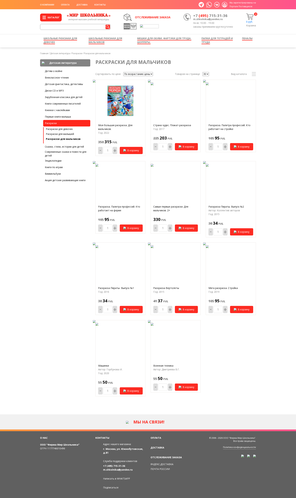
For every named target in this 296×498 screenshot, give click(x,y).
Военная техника (163, 365)
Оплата (65, 4)
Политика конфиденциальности (239, 447)
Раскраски (77, 53)
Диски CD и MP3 (54, 90)
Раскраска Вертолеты (166, 288)
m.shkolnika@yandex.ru (208, 19)
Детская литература (60, 53)
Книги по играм (54, 167)
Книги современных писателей (63, 103)
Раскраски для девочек (59, 129)
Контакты (100, 4)
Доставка (82, 4)
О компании (47, 4)
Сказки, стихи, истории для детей (64, 146)
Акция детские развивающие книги (65, 180)
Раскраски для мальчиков (97, 53)
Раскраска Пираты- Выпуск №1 (116, 288)
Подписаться (110, 487)
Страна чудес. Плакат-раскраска (172, 125)
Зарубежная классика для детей (63, 97)
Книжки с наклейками (57, 110)
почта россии (160, 469)
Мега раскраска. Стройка (223, 288)
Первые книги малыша (58, 116)
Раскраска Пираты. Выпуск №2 (226, 206)
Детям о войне (53, 71)
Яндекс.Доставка (162, 464)
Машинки (103, 365)
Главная (44, 53)
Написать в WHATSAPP (116, 478)
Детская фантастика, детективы (64, 84)
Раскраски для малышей (60, 134)
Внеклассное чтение (57, 77)
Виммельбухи (53, 173)
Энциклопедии (53, 160)
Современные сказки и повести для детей (65, 153)
